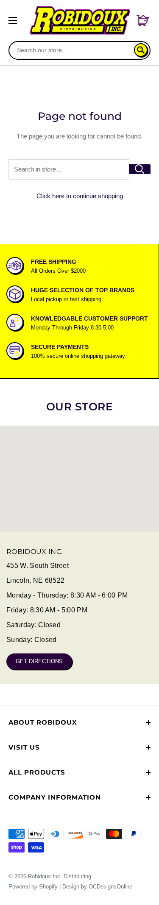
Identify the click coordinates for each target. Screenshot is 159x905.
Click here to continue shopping (79, 195)
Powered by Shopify (33, 886)
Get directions (39, 661)
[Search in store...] (140, 169)
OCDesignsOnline (110, 886)
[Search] (141, 50)
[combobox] (72, 50)
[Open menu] (12, 20)
